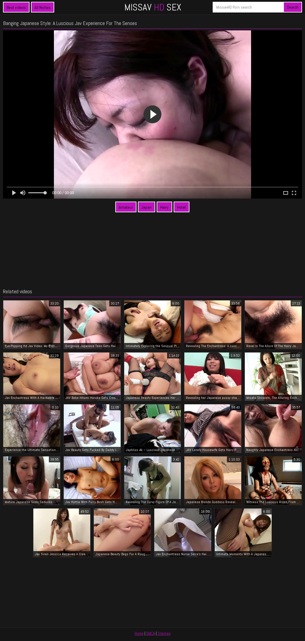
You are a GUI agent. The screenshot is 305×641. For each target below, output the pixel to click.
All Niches (43, 7)
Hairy (164, 207)
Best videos (16, 7)
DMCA (150, 633)
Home (139, 633)
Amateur (126, 207)
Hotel (181, 207)
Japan (146, 207)
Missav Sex (152, 7)
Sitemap (164, 633)
